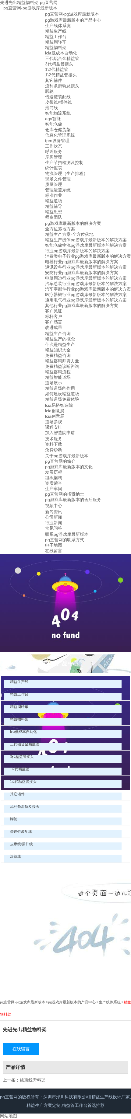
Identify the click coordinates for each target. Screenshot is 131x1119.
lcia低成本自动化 (61, 53)
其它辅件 (53, 80)
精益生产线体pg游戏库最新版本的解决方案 (86, 239)
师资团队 (53, 217)
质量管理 (53, 184)
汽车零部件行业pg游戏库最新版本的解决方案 (88, 289)
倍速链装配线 (58, 96)
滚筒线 (51, 107)
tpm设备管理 (57, 140)
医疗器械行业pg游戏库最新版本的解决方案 (86, 294)
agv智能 (53, 118)
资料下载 (53, 444)
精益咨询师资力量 (62, 360)
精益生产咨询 (58, 333)
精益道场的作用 (60, 388)
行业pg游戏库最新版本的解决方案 (77, 250)
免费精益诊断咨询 (62, 366)
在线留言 (53, 550)
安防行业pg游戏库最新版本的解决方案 (81, 272)
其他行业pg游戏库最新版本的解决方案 (81, 305)
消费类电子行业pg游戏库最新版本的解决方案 (88, 256)
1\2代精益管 (56, 69)
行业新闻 (53, 522)
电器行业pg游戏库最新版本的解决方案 (81, 261)
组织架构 (53, 477)
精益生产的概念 (60, 338)
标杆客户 (53, 316)
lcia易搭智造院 (59, 405)
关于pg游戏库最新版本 (66, 455)
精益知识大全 (58, 349)
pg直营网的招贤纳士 (64, 494)
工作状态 (53, 146)
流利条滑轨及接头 (62, 85)
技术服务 (53, 438)
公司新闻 (53, 517)
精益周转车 (55, 42)
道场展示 (53, 382)
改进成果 (53, 327)
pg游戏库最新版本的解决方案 (73, 223)
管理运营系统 (58, 189)
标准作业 (53, 195)
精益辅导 (53, 206)
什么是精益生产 (60, 344)
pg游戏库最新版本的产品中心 (73, 20)
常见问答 (53, 528)
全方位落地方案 (60, 228)
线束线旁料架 (32, 1080)
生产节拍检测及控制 (64, 162)
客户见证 (53, 311)
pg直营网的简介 (60, 461)
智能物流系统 (58, 113)
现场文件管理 (58, 178)
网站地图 (8, 1116)
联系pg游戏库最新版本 (66, 534)
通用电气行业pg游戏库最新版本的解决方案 (86, 300)
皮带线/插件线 (58, 102)
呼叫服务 (53, 151)
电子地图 (53, 545)
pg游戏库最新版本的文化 (69, 466)
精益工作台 (55, 36)
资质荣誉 (53, 483)
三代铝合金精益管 (62, 58)
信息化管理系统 (60, 135)
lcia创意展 (54, 410)
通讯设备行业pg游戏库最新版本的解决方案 (86, 267)
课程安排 (53, 427)
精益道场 (53, 200)
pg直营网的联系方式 (64, 539)
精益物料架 (55, 47)
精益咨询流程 (58, 371)
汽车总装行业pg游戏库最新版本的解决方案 (86, 283)
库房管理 (53, 157)
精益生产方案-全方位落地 (69, 234)
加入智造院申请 (60, 432)
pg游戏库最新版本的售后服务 (73, 499)
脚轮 (49, 91)
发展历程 (53, 472)
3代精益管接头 (59, 63)
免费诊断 (53, 449)
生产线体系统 (58, 25)
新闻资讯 (53, 511)
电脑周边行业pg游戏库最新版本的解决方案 (86, 278)
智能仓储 (53, 124)
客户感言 (53, 321)
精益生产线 (55, 31)
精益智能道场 (58, 377)
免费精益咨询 (58, 355)
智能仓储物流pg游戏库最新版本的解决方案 (86, 245)
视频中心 (53, 505)
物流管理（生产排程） (66, 173)
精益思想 (53, 211)
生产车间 (53, 488)
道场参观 (53, 421)
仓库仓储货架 (58, 129)
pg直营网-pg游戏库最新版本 (30, 7)
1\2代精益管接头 (61, 74)
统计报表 (53, 168)
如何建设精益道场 (62, 393)
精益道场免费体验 (62, 399)
